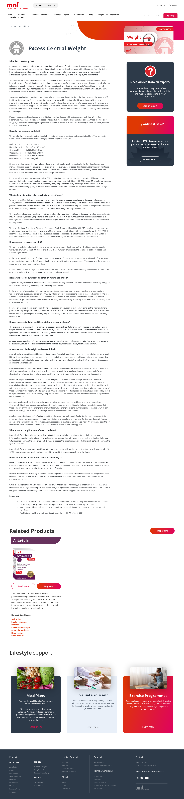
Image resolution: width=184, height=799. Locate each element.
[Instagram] (137, 777)
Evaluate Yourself (92, 695)
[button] (170, 15)
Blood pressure (17, 635)
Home (9, 15)
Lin (13, 783)
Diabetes (15, 624)
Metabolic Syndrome (40, 15)
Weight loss (16, 619)
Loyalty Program (17, 17)
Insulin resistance (19, 622)
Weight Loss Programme (108, 15)
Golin (13, 767)
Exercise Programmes (148, 695)
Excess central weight (20, 627)
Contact (158, 16)
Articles (134, 16)
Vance (13, 773)
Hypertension (17, 633)
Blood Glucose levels (20, 630)
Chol (11, 770)
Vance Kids (40, 770)
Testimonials (146, 16)
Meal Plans (36, 695)
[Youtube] (146, 777)
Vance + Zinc (15, 776)
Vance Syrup (40, 767)
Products (21, 15)
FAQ (91, 15)
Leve (12, 779)
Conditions (79, 15)
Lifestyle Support (61, 15)
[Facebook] (141, 777)
